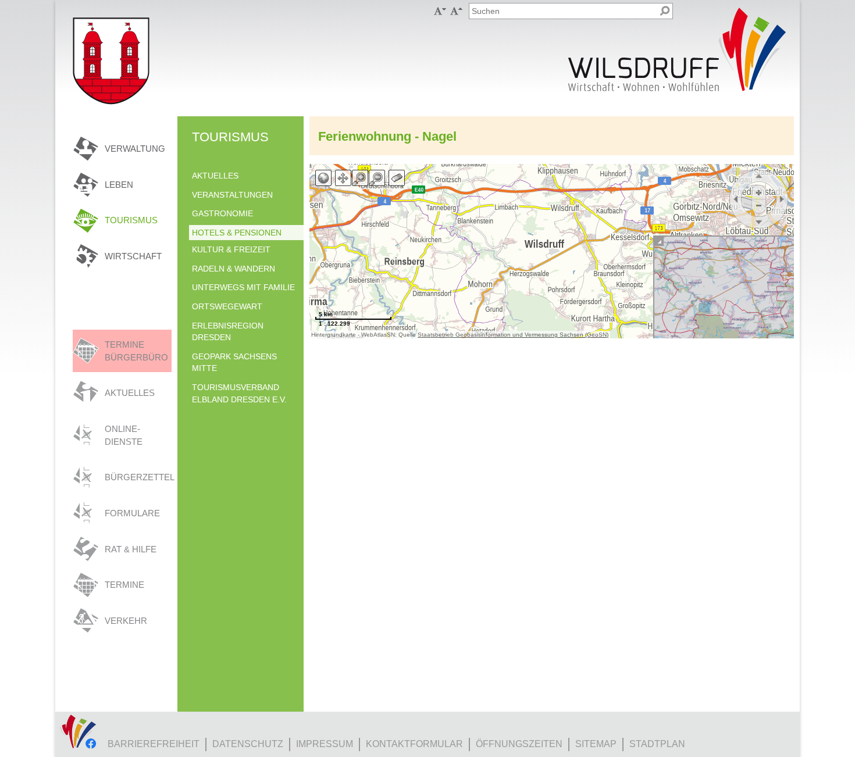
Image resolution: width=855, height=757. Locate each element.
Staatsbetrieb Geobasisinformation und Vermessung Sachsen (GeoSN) (513, 334)
